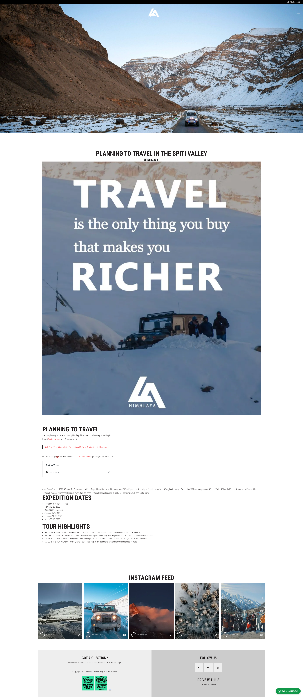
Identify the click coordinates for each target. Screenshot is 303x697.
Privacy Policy (98, 672)
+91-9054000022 (293, 2)
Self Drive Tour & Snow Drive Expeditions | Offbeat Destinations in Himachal (76, 447)
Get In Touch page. (113, 662)
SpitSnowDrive (54, 439)
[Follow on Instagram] (218, 667)
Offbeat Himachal (208, 684)
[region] (151, 68)
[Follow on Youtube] (208, 667)
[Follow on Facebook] (199, 667)
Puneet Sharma (85, 456)
